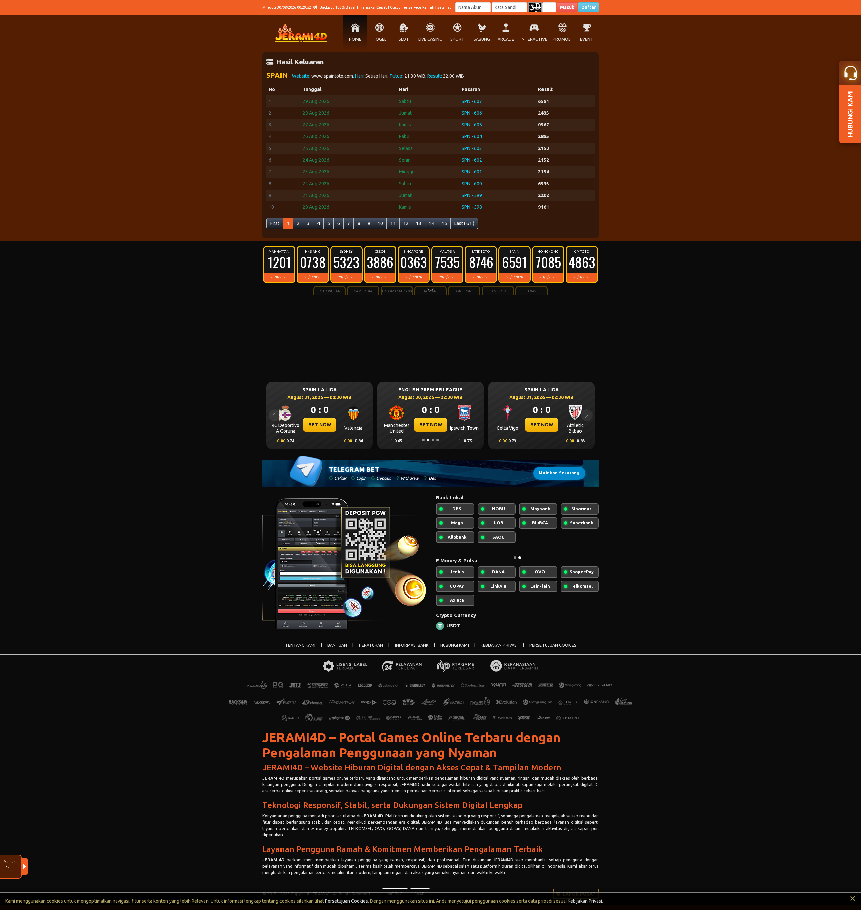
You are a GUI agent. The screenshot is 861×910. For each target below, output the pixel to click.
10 (380, 223)
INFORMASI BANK (411, 645)
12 (406, 223)
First (274, 223)
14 (431, 223)
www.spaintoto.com (332, 76)
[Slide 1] (423, 440)
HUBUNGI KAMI (454, 645)
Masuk (567, 7)
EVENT (586, 39)
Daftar (588, 7)
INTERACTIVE (534, 39)
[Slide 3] (433, 440)
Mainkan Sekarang (559, 473)
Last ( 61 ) (464, 223)
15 (444, 223)
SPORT (457, 39)
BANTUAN (337, 645)
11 (393, 223)
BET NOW (297, 424)
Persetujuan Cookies (346, 901)
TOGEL (379, 39)
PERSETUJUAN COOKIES (552, 645)
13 (418, 223)
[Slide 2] (428, 440)
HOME (355, 39)
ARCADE (506, 39)
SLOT (404, 39)
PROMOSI (562, 39)
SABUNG (482, 39)
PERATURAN (371, 645)
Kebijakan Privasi (585, 901)
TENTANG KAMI (300, 645)
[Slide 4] (437, 440)
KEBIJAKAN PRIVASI (499, 645)
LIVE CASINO (430, 39)
